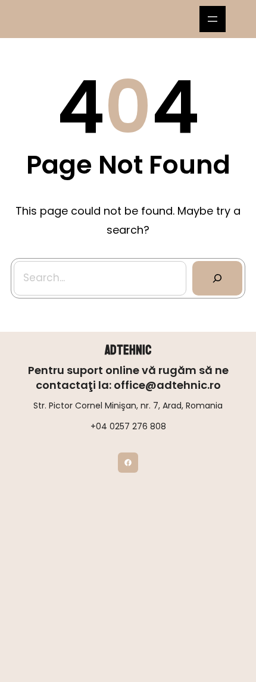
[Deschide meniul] (212, 19)
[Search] (217, 278)
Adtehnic (128, 350)
